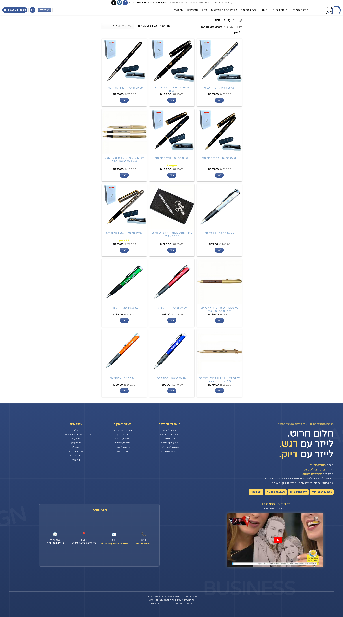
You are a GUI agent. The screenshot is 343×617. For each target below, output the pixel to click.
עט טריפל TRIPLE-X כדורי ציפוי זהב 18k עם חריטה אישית (219, 380)
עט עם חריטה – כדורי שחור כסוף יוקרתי (172, 89)
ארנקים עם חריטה (169, 442)
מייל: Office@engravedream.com (198, 2)
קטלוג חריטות (248, 9)
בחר (219, 100)
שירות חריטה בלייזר (122, 430)
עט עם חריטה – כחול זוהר (171, 378)
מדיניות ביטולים (76, 455)
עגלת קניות (76, 438)
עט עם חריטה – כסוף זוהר (219, 232)
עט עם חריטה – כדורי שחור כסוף (124, 87)
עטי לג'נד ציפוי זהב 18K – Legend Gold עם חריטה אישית (124, 159)
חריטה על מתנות (169, 430)
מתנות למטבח (169, 438)
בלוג (204, 9)
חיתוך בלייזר (280, 9)
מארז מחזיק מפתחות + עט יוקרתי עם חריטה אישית (171, 234)
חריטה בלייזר (300, 9)
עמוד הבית (234, 27)
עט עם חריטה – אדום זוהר (172, 307)
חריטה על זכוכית (123, 447)
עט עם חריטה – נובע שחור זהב (172, 157)
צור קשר (179, 9)
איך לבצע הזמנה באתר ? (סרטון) (76, 434)
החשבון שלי (75, 442)
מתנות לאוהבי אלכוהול (169, 434)
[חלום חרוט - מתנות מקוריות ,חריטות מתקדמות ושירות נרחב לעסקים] (327, 10)
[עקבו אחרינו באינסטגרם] (119, 2)
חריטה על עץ (123, 434)
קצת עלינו (192, 9)
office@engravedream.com (114, 543)
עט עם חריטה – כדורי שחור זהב (219, 157)
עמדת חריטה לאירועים (224, 9)
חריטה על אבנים (122, 438)
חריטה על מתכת (122, 442)
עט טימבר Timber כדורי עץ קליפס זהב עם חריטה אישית (219, 309)
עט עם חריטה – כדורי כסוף (219, 87)
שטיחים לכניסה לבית (169, 447)
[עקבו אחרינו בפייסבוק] (125, 2)
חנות (264, 9)
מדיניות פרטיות (76, 451)
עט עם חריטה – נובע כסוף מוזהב (124, 232)
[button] (14, 10)
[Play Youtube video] (278, 540)
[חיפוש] (32, 10)
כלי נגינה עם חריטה (169, 451)
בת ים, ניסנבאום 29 (175, 2)
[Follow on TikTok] (113, 2)
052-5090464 (143, 543)
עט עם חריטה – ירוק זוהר (124, 307)
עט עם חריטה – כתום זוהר (124, 378)
